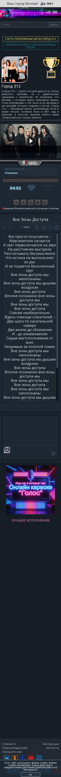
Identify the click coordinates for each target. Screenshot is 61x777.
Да (43, 3)
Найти (54, 24)
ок (30, 774)
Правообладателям (14, 748)
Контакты (52, 748)
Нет (50, 3)
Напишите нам (11, 752)
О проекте (9, 744)
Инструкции (51, 744)
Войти (49, 12)
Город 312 (11, 86)
